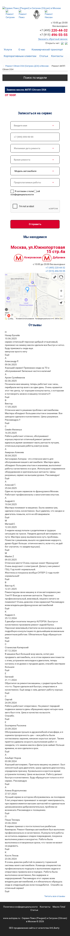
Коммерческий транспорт (47, 49)
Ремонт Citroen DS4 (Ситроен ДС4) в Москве (27, 66)
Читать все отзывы (54, 896)
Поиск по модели (35, 77)
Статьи (43, 56)
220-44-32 (54, 30)
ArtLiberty (54, 928)
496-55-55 (54, 35)
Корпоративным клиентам (20, 56)
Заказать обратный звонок (53, 39)
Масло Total (59, 906)
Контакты (57, 56)
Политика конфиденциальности (20, 906)
